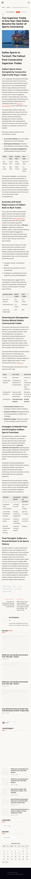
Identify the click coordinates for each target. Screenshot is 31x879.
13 (15, 854)
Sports (17, 12)
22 (23, 856)
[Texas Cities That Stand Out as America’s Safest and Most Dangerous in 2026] (5, 812)
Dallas (14, 586)
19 (11, 856)
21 (19, 856)
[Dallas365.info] (15, 2)
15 (23, 854)
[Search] (28, 2)
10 (4, 854)
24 (4, 859)
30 (27, 859)
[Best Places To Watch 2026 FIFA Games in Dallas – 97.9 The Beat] (5, 792)
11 (7, 854)
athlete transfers (7, 586)
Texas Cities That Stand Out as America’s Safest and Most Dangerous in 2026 (20, 811)
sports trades (18, 589)
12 (11, 854)
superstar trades (7, 591)
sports (19, 586)
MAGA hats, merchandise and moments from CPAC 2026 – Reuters (15, 656)
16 (27, 854)
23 (27, 856)
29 (23, 859)
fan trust (20, 363)
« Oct (3, 862)
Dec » (7, 862)
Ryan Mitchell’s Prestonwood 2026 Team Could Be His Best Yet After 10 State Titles (15, 710)
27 (15, 859)
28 (19, 859)
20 (15, 856)
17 (4, 856)
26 (11, 859)
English (6, 722)
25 (7, 859)
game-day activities (19, 218)
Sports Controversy (8, 589)
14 (19, 854)
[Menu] (3, 2)
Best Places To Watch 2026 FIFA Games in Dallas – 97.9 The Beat (19, 790)
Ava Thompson (10, 12)
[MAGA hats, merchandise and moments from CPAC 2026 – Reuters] (15, 644)
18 (7, 856)
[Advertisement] (15, 748)
